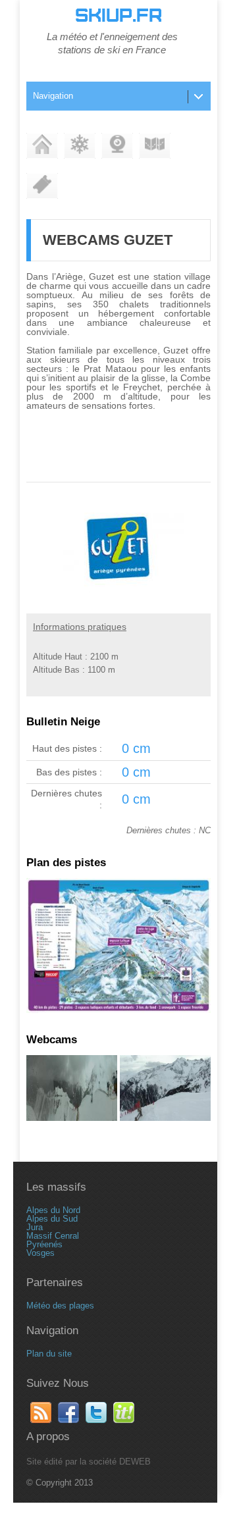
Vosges (40, 1253)
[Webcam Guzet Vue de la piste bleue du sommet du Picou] (165, 1118)
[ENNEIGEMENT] (79, 146)
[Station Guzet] (42, 146)
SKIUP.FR (118, 15)
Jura (34, 1227)
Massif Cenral (52, 1236)
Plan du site (49, 1354)
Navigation (53, 96)
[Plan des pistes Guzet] (155, 146)
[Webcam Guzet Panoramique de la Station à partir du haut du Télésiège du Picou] (71, 1118)
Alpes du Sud (52, 1219)
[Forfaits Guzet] (42, 186)
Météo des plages (60, 1305)
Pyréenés (44, 1244)
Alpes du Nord (53, 1210)
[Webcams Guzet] (117, 146)
